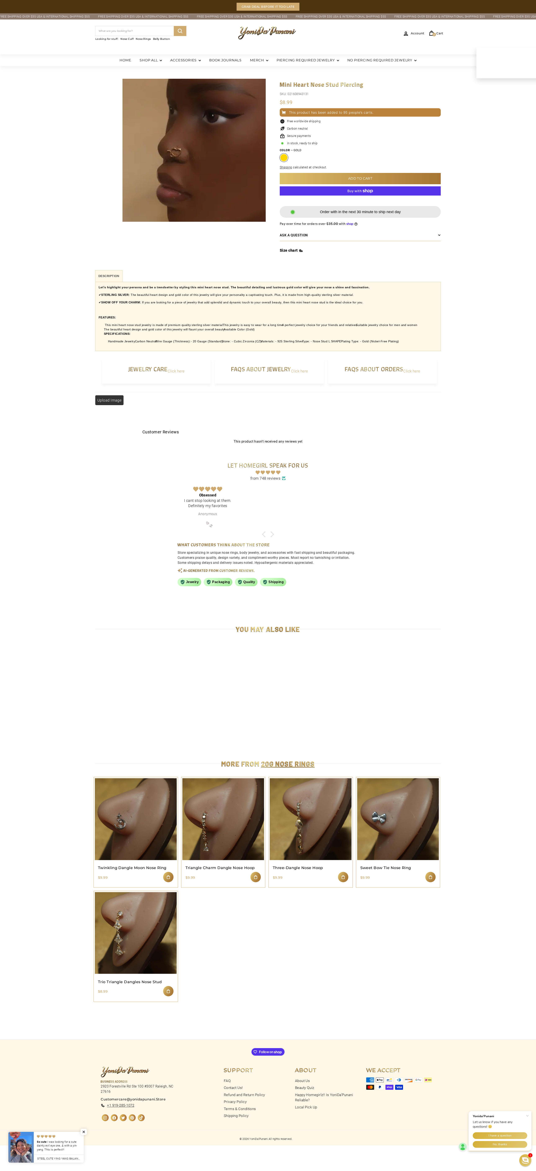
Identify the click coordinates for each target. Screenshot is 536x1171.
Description (108, 276)
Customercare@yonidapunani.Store (133, 1099)
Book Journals (225, 60)
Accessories (184, 60)
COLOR (290, 150)
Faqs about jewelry (261, 369)
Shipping (286, 167)
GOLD (284, 157)
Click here (176, 371)
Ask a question (294, 235)
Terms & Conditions (240, 1109)
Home (125, 60)
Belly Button (161, 38)
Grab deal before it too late (268, 7)
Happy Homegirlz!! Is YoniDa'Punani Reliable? (324, 1097)
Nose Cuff (127, 38)
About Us (302, 1081)
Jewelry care (148, 369)
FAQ (227, 1081)
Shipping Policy (236, 1116)
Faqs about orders (374, 369)
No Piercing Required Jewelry (380, 60)
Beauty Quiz (304, 1088)
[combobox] (140, 31)
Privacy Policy (235, 1102)
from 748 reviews (265, 478)
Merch (257, 60)
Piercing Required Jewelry (306, 60)
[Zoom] (194, 155)
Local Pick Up (306, 1107)
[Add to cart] (168, 877)
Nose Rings (143, 38)
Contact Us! (233, 1088)
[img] (268, 472)
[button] (525, 1160)
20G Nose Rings (288, 764)
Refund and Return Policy (244, 1095)
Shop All (149, 60)
